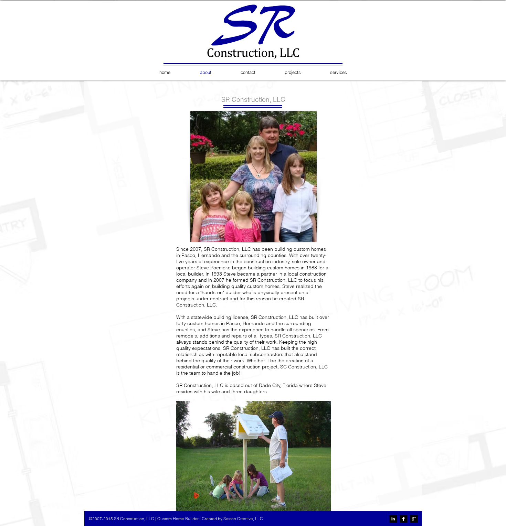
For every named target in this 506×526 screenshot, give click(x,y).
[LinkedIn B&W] (393, 519)
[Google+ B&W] (414, 519)
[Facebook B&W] (403, 519)
